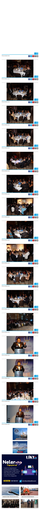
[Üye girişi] (35, 502)
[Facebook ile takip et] (30, 502)
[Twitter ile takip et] (32, 502)
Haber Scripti (26, 503)
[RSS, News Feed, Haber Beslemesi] (34, 502)
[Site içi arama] (37, 502)
